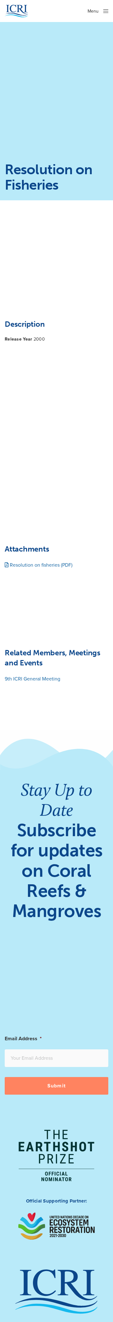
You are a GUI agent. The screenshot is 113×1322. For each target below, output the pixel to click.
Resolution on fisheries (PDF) (40, 565)
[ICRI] (16, 11)
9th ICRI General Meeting (32, 679)
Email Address (23, 1039)
